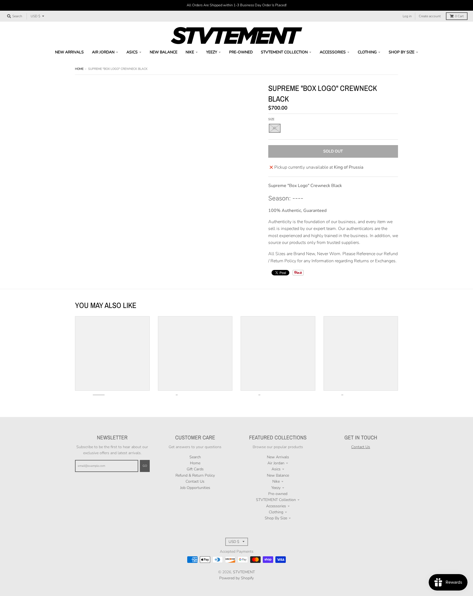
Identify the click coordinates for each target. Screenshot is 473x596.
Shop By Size (276, 518)
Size (271, 119)
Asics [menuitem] (132, 52)
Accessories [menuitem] (333, 52)
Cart (459, 16)
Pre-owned (277, 493)
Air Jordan (275, 463)
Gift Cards (195, 469)
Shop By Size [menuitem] (401, 52)
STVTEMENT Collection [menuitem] (284, 52)
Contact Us (195, 481)
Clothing (276, 512)
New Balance (278, 475)
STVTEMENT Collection (276, 499)
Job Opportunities (195, 487)
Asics (276, 469)
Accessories (276, 506)
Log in (407, 16)
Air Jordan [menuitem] (103, 52)
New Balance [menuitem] (163, 52)
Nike (276, 481)
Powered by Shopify (236, 578)
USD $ (35, 16)
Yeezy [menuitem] (211, 52)
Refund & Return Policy (195, 475)
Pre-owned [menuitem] (241, 52)
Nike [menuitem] (190, 52)
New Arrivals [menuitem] (69, 52)
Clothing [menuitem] (367, 52)
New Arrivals (278, 457)
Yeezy (276, 487)
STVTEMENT (244, 572)
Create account (430, 16)
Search (195, 457)
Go (145, 466)
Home (79, 69)
